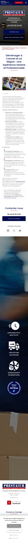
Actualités (8, 46)
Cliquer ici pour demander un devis (14, 37)
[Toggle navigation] (26, 3)
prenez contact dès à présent (13, 197)
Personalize (14, 535)
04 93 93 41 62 (15, 25)
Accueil (2, 46)
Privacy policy (15, 538)
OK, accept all (15, 526)
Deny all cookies (14, 530)
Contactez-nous (14, 32)
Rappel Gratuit (19, 2)
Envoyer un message (14, 218)
